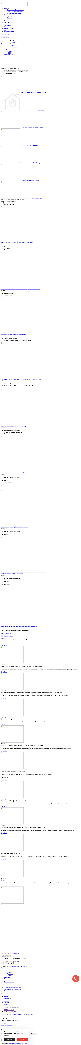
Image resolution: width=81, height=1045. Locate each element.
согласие (25, 1031)
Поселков (14, 47)
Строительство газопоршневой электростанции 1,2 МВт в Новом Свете (20, 289)
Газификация (7, 25)
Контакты (6, 22)
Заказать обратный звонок (26, 1014)
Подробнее (4, 645)
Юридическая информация (4, 1028)
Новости (9, 16)
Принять (22, 1039)
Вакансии (6, 21)
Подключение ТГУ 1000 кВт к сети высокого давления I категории (19, 626)
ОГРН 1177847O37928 (10, 1011)
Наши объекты (8, 8)
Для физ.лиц (14, 44)
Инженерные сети (9, 31)
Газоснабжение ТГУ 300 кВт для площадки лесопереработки (17, 242)
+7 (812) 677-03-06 (6, 34)
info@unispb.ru (15, 953)
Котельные (7, 27)
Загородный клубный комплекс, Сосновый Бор (13, 334)
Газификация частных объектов (15, 11)
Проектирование (8, 28)
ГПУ (5, 30)
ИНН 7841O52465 (9, 1010)
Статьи (6, 1004)
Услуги (2, 968)
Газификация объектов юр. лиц (15, 10)
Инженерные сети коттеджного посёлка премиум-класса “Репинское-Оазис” (21, 379)
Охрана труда (10, 18)
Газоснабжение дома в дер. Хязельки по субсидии (14, 527)
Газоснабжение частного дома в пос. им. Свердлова (15, 473)
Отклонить (9, 1039)
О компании (7, 14)
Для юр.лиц (14, 41)
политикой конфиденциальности (18, 966)
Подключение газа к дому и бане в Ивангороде (13, 426)
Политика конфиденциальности (6, 1024)
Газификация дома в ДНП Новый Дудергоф (12, 573)
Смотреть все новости (7, 636)
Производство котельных (14, 13)
